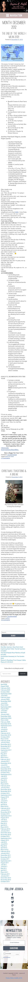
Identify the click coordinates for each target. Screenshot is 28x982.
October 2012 (5, 836)
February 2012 (5, 851)
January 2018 (5, 742)
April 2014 (4, 804)
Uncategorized (12, 455)
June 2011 (4, 866)
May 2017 (4, 754)
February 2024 (5, 690)
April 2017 (4, 756)
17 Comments (5, 458)
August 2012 (5, 840)
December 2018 (6, 735)
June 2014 (4, 801)
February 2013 (5, 829)
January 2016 (5, 767)
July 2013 (4, 819)
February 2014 (5, 808)
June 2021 (4, 711)
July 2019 (4, 727)
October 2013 (5, 814)
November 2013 (6, 812)
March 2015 (4, 784)
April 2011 (4, 870)
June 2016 (4, 765)
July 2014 (4, 799)
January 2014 (5, 810)
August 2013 (5, 818)
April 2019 (4, 731)
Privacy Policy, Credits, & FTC (14, 978)
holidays (7, 618)
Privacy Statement (6, 957)
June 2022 (4, 703)
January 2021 (5, 714)
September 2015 (6, 774)
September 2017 (6, 750)
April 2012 (4, 848)
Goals (12, 456)
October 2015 (5, 772)
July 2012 (4, 842)
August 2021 (5, 709)
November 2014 (6, 791)
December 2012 (6, 833)
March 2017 (4, 757)
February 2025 (5, 688)
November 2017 (6, 746)
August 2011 (5, 863)
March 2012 (4, 849)
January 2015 (5, 788)
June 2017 (4, 752)
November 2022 (6, 701)
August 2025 (5, 686)
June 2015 (4, 778)
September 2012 (6, 838)
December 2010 (6, 878)
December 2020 (6, 716)
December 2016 (6, 763)
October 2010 (5, 881)
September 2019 (6, 726)
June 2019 (4, 729)
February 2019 (5, 733)
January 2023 (5, 699)
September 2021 (6, 707)
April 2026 (4, 684)
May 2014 (4, 803)
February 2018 (5, 741)
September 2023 (6, 694)
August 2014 (5, 797)
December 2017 (6, 744)
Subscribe (23, 673)
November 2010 (6, 880)
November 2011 (6, 857)
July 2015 (4, 776)
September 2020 (6, 718)
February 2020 (5, 722)
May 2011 (4, 868)
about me (7, 456)
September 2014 (6, 795)
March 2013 (4, 827)
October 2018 (5, 737)
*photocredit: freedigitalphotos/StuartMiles (10, 449)
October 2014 (5, 793)
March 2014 (4, 806)
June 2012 (4, 844)
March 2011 (4, 872)
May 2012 (4, 846)
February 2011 (5, 874)
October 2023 (5, 692)
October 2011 (5, 859)
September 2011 (6, 861)
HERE (17, 212)
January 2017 (5, 761)
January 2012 (5, 853)
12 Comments (5, 620)
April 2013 (4, 825)
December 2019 (6, 724)
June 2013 (4, 821)
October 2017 (5, 748)
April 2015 (4, 782)
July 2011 (4, 864)
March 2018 (4, 739)
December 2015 (6, 769)
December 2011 (6, 855)
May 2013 (4, 823)
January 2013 (5, 831)
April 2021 (4, 712)
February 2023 (5, 697)
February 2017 (5, 759)
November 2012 (6, 834)
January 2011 (5, 876)
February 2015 (5, 786)
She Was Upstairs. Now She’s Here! (12, 647)
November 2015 (6, 771)
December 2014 (6, 789)
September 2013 (6, 816)
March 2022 (4, 705)
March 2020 (4, 720)
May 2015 (4, 780)
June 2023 (4, 695)
